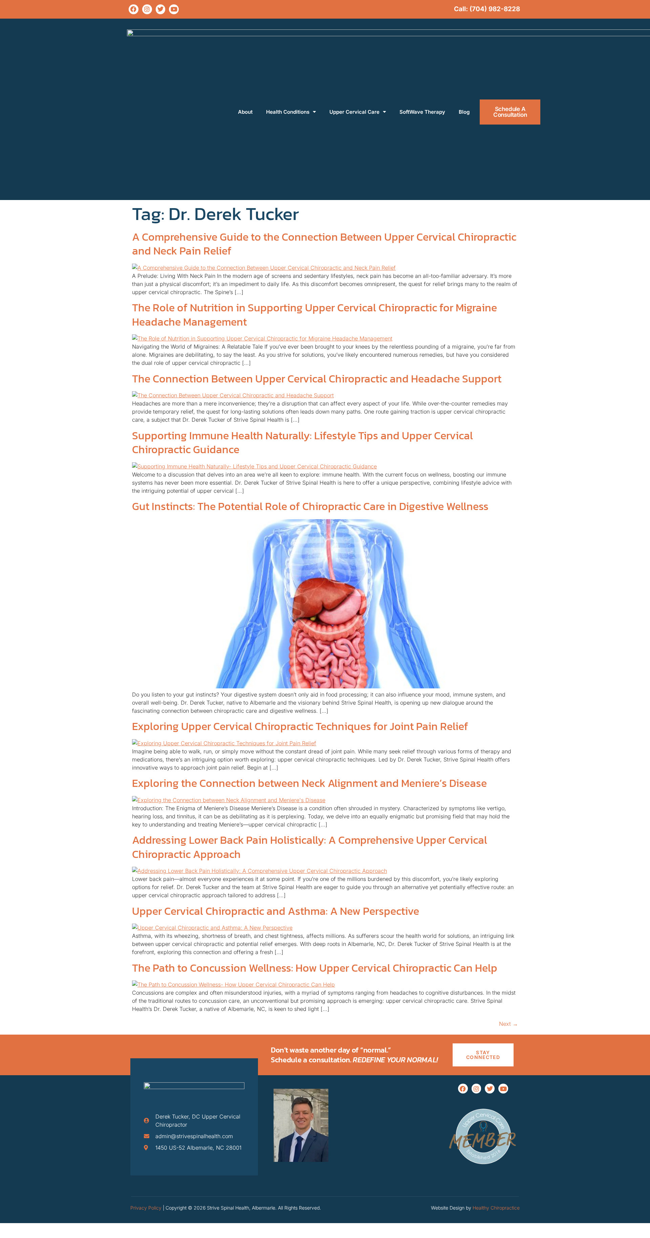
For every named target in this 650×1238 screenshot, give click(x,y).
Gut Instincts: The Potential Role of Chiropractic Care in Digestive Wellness (310, 506)
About (245, 112)
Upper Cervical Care (354, 112)
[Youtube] (174, 9)
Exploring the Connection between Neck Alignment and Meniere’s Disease (309, 783)
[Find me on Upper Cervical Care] (483, 1171)
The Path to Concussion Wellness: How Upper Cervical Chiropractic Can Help (314, 968)
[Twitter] (161, 9)
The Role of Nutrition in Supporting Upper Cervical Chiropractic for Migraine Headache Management (314, 315)
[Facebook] (133, 9)
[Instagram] (147, 9)
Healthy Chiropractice (496, 1208)
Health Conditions (287, 112)
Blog (464, 112)
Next (508, 1023)
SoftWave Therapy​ (422, 112)
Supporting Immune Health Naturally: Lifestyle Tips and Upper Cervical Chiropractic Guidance (302, 442)
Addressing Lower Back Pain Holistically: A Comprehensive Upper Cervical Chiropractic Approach (309, 847)
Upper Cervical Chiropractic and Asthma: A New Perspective (275, 911)
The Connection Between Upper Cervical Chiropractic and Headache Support (316, 379)
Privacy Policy (145, 1208)
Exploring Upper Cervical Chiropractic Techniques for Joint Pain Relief (300, 726)
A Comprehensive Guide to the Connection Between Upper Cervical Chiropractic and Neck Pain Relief (324, 244)
